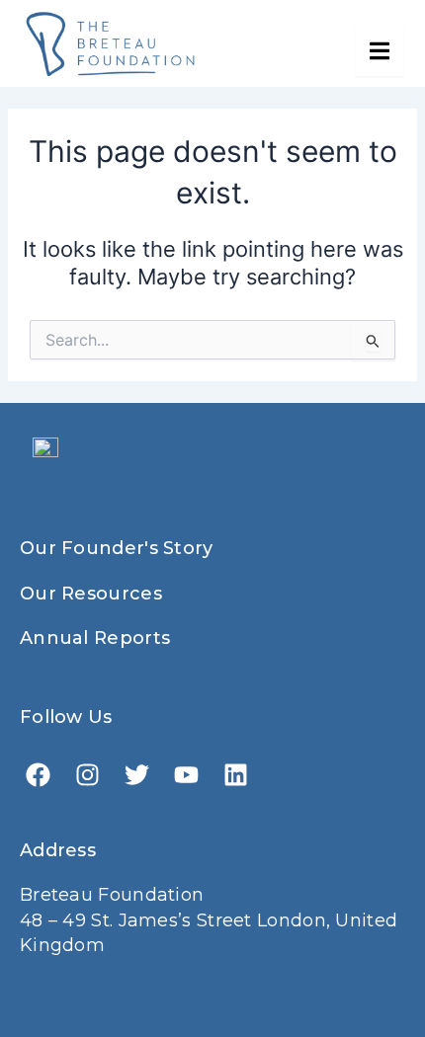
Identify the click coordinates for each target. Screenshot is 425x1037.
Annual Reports (95, 638)
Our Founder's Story (116, 548)
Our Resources (91, 593)
